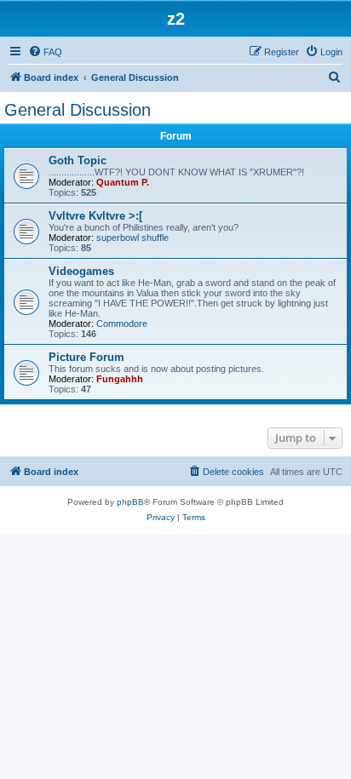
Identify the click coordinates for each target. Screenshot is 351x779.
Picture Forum (86, 357)
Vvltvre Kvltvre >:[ (95, 215)
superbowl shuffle (132, 237)
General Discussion (77, 109)
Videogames (81, 271)
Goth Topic (77, 160)
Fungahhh (119, 379)
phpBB (130, 502)
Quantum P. (122, 182)
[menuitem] (45, 52)
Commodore (121, 323)
